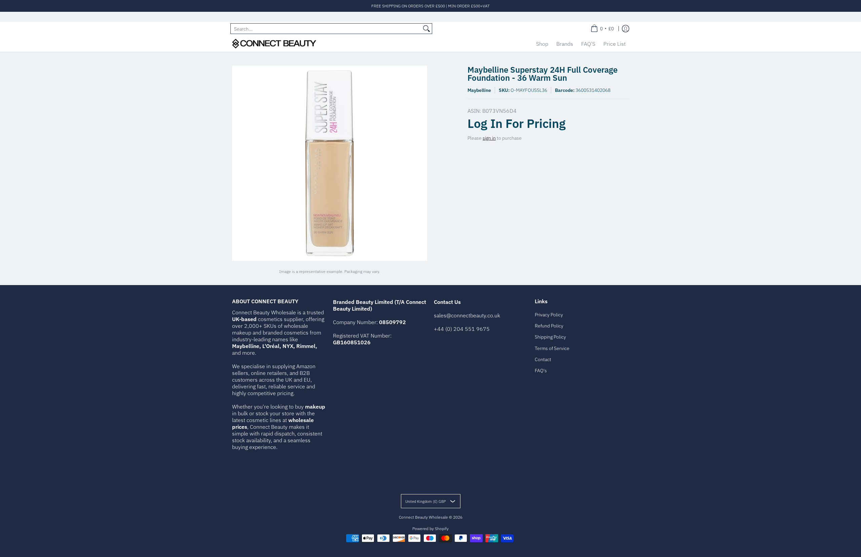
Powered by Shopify (430, 528)
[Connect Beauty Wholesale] (274, 43)
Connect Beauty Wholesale (423, 517)
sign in (489, 138)
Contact (543, 359)
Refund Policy (549, 326)
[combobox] (326, 29)
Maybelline (479, 90)
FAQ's (541, 371)
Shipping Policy (550, 337)
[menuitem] (602, 28)
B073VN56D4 (499, 110)
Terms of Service (552, 348)
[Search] (426, 29)
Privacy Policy (549, 315)
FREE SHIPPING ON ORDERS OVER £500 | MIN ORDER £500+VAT (430, 5)
